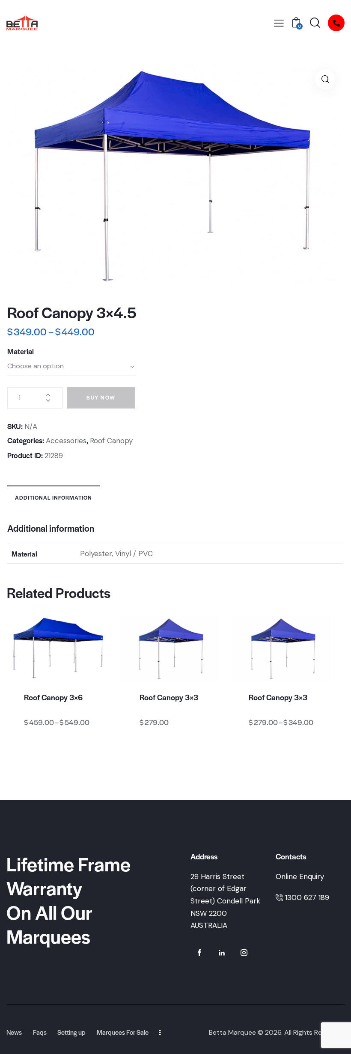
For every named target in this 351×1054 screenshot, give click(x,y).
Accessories (66, 440)
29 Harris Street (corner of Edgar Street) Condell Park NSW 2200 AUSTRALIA (225, 901)
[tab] (53, 497)
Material (20, 351)
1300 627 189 (307, 897)
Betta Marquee (232, 1032)
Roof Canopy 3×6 (53, 697)
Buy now (101, 397)
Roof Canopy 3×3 (169, 697)
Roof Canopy (111, 440)
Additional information (53, 497)
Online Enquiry (300, 876)
